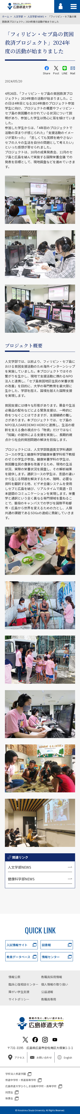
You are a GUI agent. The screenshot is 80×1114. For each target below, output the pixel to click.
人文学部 (18, 16)
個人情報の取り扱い (54, 984)
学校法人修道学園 (15, 1073)
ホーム (5, 16)
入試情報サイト (17, 945)
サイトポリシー (19, 999)
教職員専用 (48, 999)
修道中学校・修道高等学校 (20, 1080)
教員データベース (18, 957)
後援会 (9, 1098)
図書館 (46, 945)
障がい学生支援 (19, 992)
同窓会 (9, 1092)
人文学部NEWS (19, 867)
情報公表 (14, 977)
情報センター (51, 957)
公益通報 (47, 992)
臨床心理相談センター (23, 984)
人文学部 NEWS (36, 16)
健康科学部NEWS (21, 878)
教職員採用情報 (51, 977)
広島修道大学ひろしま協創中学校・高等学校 (31, 1086)
